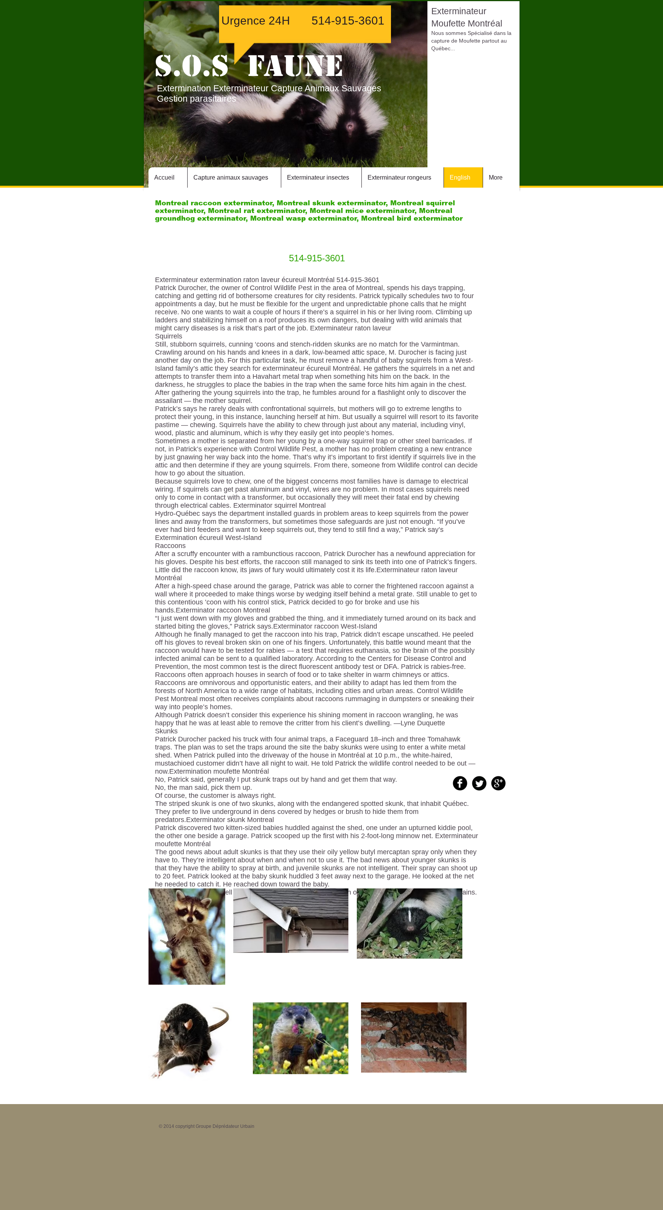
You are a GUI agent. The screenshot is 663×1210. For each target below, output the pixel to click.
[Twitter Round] (479, 783)
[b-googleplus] (498, 783)
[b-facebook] (460, 783)
